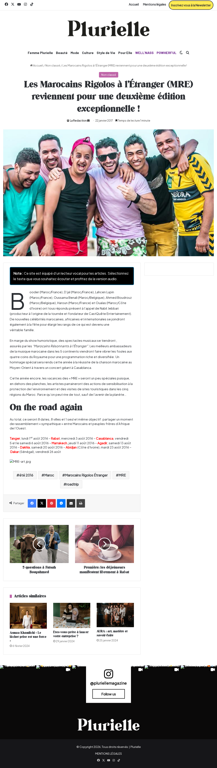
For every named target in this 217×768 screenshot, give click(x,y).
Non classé (52, 65)
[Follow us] (108, 675)
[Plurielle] (108, 28)
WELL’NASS (144, 53)
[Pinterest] (51, 503)
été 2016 (26, 475)
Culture (88, 53)
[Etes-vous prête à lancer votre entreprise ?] (71, 615)
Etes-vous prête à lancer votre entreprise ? (71, 634)
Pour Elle (125, 53)
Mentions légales (154, 4)
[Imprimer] (81, 503)
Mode (75, 53)
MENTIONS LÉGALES (108, 753)
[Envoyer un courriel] (88, 120)
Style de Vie (106, 53)
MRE (122, 475)
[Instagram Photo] (18, 683)
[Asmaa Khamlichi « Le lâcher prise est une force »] (28, 616)
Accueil (134, 4)
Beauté (62, 53)
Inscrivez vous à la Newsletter (191, 5)
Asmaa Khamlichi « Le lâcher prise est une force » (28, 637)
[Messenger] (61, 503)
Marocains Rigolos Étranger (86, 475)
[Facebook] (32, 503)
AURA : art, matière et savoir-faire (112, 633)
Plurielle (136, 747)
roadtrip (72, 484)
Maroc (49, 475)
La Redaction (78, 120)
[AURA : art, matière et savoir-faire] (115, 615)
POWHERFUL (167, 53)
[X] (42, 503)
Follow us (108, 694)
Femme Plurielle (40, 53)
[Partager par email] (71, 503)
